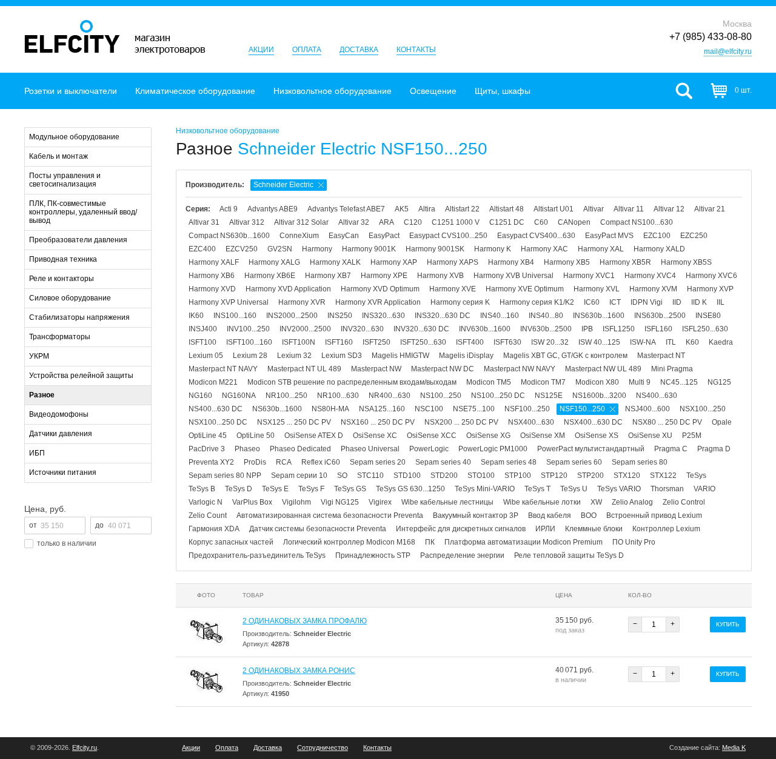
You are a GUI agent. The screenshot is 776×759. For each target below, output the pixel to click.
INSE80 (708, 315)
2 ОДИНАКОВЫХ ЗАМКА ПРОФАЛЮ (304, 621)
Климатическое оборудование (195, 91)
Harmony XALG (274, 262)
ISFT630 (507, 342)
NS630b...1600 (277, 409)
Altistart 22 (462, 209)
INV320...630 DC (421, 329)
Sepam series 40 (443, 462)
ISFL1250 (619, 329)
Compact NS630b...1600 (229, 235)
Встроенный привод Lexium (654, 515)
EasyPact (384, 235)
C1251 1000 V (456, 222)
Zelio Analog (632, 502)
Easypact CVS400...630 (536, 235)
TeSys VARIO (619, 489)
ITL (671, 342)
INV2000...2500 (305, 329)
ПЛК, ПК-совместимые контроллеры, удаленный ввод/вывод (83, 212)
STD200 (444, 475)
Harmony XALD (659, 249)
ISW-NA (643, 342)
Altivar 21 (709, 209)
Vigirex (380, 502)
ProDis (255, 462)
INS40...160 (499, 315)
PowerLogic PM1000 (492, 449)
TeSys (696, 475)
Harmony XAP (393, 262)
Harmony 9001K (369, 249)
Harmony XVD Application (288, 289)
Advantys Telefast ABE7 (346, 209)
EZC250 (693, 235)
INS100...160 (234, 315)
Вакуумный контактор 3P (475, 515)
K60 (692, 342)
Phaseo (247, 449)
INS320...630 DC (442, 315)
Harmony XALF (214, 262)
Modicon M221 (213, 382)
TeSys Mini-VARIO (485, 489)
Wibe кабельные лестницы (447, 502)
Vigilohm (296, 502)
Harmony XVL (597, 289)
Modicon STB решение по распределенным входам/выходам (352, 382)
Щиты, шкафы (502, 91)
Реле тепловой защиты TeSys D (569, 555)
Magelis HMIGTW (400, 355)
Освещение (433, 91)
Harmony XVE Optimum (525, 289)
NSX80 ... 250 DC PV (667, 422)
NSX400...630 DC (593, 422)
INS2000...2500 (292, 315)
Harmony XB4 (511, 262)
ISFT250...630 (423, 342)
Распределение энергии (462, 555)
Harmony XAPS (452, 262)
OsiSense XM (542, 435)
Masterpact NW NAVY (519, 369)
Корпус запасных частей (231, 542)
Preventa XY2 (211, 462)
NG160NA (239, 395)
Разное (42, 395)
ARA (386, 222)
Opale (722, 422)
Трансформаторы (59, 337)
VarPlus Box (252, 502)
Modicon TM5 (488, 382)
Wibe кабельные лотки (542, 502)
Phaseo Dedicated (300, 449)
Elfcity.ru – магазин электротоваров (115, 37)
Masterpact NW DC (442, 369)
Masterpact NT (661, 355)
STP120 (554, 475)
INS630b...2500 (660, 315)
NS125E (549, 395)
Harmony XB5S (686, 262)
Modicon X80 (597, 382)
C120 (413, 222)
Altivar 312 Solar (301, 222)
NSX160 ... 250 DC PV (378, 422)
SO (342, 475)
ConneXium (299, 235)
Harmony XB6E (269, 275)
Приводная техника (63, 259)
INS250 (339, 315)
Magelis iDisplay (466, 355)
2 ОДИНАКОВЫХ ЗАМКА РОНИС (298, 670)
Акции (261, 49)
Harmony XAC (544, 249)
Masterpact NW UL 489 (603, 369)
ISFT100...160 (249, 342)
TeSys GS (350, 489)
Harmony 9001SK (435, 249)
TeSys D (238, 489)
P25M (691, 435)
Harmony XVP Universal (229, 302)
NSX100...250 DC (218, 422)
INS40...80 (546, 315)
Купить (728, 624)
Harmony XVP (710, 289)
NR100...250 (286, 395)
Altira (426, 209)
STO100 (481, 475)
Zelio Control (684, 502)
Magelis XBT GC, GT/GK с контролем (565, 355)
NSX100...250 (703, 409)
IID (676, 302)
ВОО (589, 515)
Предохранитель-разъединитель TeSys (257, 555)
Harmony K (492, 249)
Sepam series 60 (574, 462)
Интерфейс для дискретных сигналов (461, 529)
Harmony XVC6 (711, 275)
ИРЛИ (545, 529)
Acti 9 (228, 209)
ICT (615, 302)
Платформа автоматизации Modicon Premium (523, 542)
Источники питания (62, 472)
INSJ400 (203, 329)
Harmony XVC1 (589, 275)
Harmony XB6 (212, 275)
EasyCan (344, 235)
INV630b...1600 (484, 329)
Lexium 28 (250, 355)
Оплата (306, 49)
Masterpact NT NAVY (223, 369)
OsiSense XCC (432, 435)
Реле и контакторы (61, 278)
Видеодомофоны (59, 414)
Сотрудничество (322, 747)
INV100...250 (248, 329)
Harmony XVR (302, 302)
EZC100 (657, 235)
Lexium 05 (206, 355)
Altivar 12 (669, 209)
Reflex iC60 (320, 462)
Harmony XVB (440, 275)
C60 (541, 222)
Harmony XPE (384, 275)
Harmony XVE (452, 289)
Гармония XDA (214, 529)
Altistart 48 (506, 209)
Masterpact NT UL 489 (304, 369)
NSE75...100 (474, 409)
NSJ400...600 (647, 409)
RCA (284, 462)
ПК (430, 542)
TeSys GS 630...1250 (410, 489)
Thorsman (667, 489)
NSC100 (429, 409)
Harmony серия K (460, 302)
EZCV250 (242, 249)
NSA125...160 (382, 409)
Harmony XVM (653, 289)
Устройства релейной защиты (81, 375)
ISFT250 (376, 342)
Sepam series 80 (639, 462)
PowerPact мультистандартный (590, 449)
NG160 (200, 395)
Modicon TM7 (543, 382)
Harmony (317, 249)
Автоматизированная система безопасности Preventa (329, 515)
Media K (734, 747)
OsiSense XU (650, 435)
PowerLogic (429, 449)
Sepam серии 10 (299, 475)
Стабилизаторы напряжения (79, 317)
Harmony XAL (601, 249)
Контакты (416, 49)
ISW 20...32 (550, 342)
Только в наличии (66, 543)
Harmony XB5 (567, 262)
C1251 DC (506, 222)
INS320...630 (383, 315)
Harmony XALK (335, 262)
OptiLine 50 (255, 435)
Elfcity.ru (84, 747)
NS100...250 (440, 395)
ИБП (37, 453)
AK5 (402, 209)
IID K (699, 302)
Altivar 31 (204, 222)
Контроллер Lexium (666, 529)
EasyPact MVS (609, 235)
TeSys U (573, 489)
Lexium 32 (294, 355)
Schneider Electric (283, 185)
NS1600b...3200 (599, 395)
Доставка (359, 49)
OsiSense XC (375, 435)
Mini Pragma (672, 369)
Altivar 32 (353, 222)
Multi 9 (640, 382)
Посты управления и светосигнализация (65, 179)
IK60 (196, 315)
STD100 (407, 475)
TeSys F (311, 489)
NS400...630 (656, 395)
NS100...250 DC (498, 395)
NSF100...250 (527, 409)
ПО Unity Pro (633, 542)
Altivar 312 (246, 222)
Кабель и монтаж (58, 156)
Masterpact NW (376, 369)
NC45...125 (679, 382)
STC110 (370, 475)
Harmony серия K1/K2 (537, 302)
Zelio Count (208, 515)
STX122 (663, 475)
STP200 (590, 475)
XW (596, 502)
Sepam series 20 (378, 462)
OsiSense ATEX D (313, 435)
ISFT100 (202, 342)
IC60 (592, 302)
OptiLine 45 (208, 435)
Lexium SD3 (341, 355)
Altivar (593, 209)
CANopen (574, 222)
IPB (587, 329)
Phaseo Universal (370, 449)
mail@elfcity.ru (728, 51)
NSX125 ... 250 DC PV (294, 422)
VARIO (704, 489)
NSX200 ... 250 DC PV (461, 422)
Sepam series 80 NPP (225, 475)
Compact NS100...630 (636, 222)
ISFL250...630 (705, 329)
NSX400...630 (531, 422)
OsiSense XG (488, 435)
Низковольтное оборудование (332, 91)
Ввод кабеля (549, 515)
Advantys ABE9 (272, 209)
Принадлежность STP (372, 555)
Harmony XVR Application (378, 302)
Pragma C (670, 449)
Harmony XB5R (625, 262)
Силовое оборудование (70, 298)
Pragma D (714, 449)
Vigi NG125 (340, 502)
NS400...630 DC (215, 409)
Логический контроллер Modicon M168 (349, 542)
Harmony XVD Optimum (380, 289)
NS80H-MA (330, 409)
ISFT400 (470, 342)
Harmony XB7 (328, 275)
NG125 (719, 382)
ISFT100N (298, 342)
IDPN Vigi (646, 302)
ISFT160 (339, 342)
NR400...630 (389, 395)
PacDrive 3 (207, 449)
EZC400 (202, 249)
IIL (720, 302)
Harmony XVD (212, 289)
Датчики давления (60, 433)
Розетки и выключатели (70, 91)
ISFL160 (658, 329)
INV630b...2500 (546, 329)
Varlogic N (205, 502)
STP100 (517, 475)
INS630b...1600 (598, 315)
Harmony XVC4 (650, 275)
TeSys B (202, 489)
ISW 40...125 (599, 342)
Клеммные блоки (594, 529)
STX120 (627, 475)
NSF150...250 (582, 409)
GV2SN (279, 249)
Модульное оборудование (74, 137)
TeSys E (275, 489)
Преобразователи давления (78, 240)
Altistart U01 (554, 209)
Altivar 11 (629, 209)
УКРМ (39, 356)
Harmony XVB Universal (513, 275)
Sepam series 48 (509, 462)
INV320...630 (362, 329)
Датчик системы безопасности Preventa (317, 529)
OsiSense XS (596, 435)
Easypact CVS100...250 (448, 235)
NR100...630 (338, 395)
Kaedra (721, 342)
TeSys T (537, 489)
